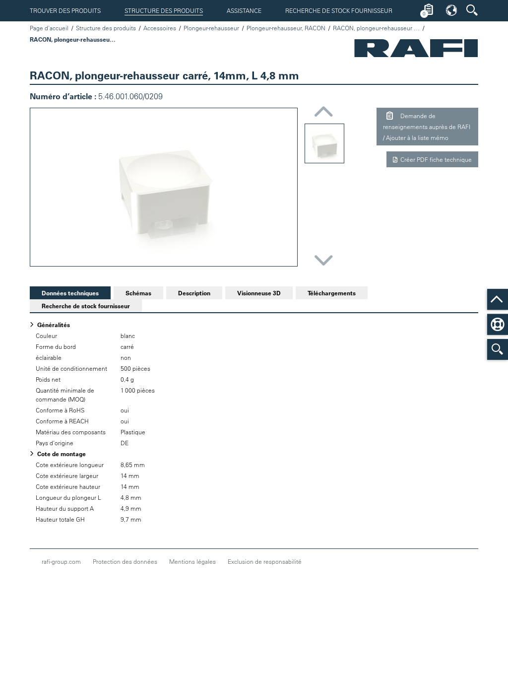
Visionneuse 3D (259, 293)
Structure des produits (164, 10)
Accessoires (159, 28)
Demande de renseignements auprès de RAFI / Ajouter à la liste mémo (426, 126)
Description (194, 293)
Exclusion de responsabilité (265, 561)
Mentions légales (192, 561)
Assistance (244, 10)
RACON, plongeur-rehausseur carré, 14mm (376, 28)
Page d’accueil (49, 28)
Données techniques (64, 293)
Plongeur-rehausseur (211, 28)
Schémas (138, 293)
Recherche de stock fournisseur (338, 10)
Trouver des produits (65, 10)
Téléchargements (332, 293)
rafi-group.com (61, 561)
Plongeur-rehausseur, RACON (286, 28)
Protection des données (125, 561)
